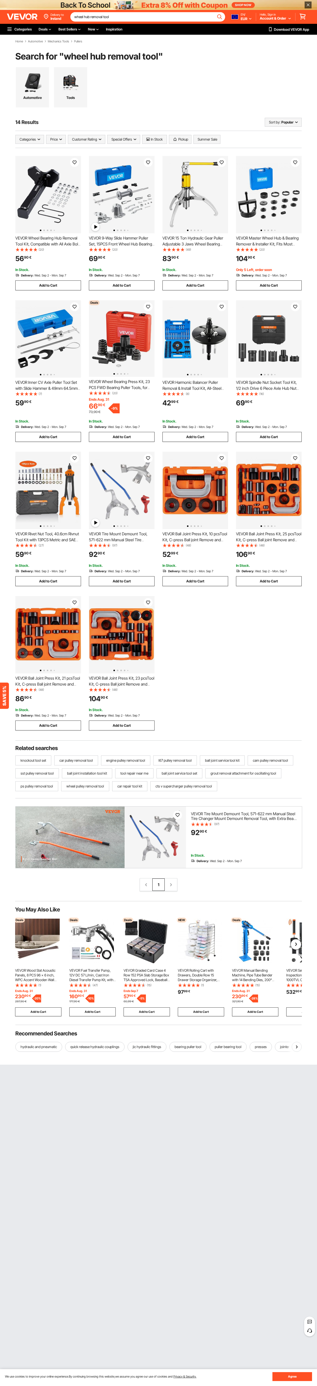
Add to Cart (48, 285)
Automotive (35, 41)
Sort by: (274, 122)
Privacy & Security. (184, 1376)
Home (19, 41)
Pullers (78, 41)
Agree (292, 1376)
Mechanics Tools (58, 41)
